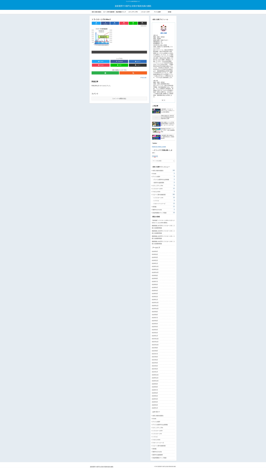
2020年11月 (155, 378)
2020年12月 (155, 375)
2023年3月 (155, 293)
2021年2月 (155, 369)
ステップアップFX (164, 185)
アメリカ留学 (164, 176)
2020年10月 (155, 381)
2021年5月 (155, 360)
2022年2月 (155, 332)
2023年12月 (155, 266)
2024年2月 (155, 260)
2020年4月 (155, 399)
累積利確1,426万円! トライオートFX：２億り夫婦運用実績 (163, 232)
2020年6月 (155, 393)
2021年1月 (155, 372)
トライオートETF (164, 188)
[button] (174, 161)
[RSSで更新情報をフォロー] (133, 72)
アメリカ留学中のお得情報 (164, 179)
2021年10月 (155, 344)
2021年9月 (155, 347)
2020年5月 (155, 396)
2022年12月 (155, 302)
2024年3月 (155, 257)
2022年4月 (155, 326)
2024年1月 (155, 263)
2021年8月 (155, 350)
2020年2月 (155, 405)
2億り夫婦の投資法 (164, 170)
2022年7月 (155, 317)
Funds (164, 173)
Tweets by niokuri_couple (159, 146)
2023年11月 (155, 269)
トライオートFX (164, 197)
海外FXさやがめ (164, 209)
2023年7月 (155, 281)
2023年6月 (155, 284)
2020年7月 (155, 390)
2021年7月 (155, 353)
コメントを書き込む (119, 98)
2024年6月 (155, 251)
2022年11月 (155, 305)
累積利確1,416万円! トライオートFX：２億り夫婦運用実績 (163, 242)
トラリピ (164, 200)
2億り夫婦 (163, 33)
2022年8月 (155, 314)
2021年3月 (155, 366)
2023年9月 (155, 275)
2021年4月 (155, 362)
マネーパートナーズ (164, 203)
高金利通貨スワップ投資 (164, 212)
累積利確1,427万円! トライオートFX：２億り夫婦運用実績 (163, 227)
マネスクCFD (164, 191)
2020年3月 (155, 402)
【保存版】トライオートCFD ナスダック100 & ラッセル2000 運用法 (163, 221)
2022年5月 (155, 323)
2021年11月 (155, 341)
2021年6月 (155, 356)
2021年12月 (155, 338)
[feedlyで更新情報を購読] (105, 72)
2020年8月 (155, 387)
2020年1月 (155, 408)
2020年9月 (155, 384)
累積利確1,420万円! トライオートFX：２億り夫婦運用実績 (163, 237)
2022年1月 (155, 335)
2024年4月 (155, 254)
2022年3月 (155, 329)
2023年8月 (155, 278)
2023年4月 (155, 290)
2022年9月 (155, 311)
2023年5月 (155, 287)
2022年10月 (155, 308)
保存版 (164, 206)
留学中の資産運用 (164, 182)
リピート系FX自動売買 (164, 194)
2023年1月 (155, 299)
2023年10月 (155, 272)
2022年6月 (155, 320)
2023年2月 (155, 296)
